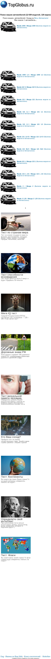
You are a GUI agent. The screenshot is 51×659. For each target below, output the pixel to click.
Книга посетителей (32, 656)
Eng (2, 656)
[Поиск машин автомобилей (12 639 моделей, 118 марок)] (17, 4)
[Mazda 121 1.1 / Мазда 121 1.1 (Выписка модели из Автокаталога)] (8, 117)
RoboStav (46, 656)
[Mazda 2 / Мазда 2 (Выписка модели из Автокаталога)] (8, 191)
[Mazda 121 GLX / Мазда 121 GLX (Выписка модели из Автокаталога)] (8, 154)
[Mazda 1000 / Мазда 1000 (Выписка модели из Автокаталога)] (8, 31)
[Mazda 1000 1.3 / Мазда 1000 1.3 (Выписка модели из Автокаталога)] (8, 80)
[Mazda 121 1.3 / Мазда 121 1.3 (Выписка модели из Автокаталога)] (8, 130)
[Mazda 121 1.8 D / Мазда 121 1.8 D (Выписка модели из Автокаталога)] (8, 142)
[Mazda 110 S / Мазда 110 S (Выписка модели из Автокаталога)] (8, 92)
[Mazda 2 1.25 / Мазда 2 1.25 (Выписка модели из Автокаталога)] (8, 204)
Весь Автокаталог (41, 18)
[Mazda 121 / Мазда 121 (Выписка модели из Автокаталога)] (8, 105)
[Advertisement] (25, 52)
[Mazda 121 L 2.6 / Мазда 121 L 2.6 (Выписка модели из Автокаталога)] (8, 179)
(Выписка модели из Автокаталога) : (34, 75)
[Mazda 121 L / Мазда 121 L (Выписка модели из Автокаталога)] (8, 167)
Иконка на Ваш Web (14, 656)
